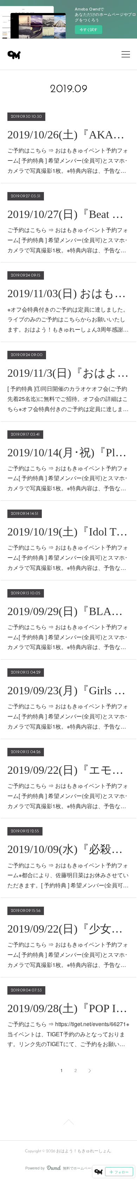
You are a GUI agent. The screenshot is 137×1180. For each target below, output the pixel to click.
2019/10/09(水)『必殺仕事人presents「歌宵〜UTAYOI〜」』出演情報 (68, 849)
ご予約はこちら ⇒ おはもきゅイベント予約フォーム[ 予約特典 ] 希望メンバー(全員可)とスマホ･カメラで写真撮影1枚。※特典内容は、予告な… (67, 160)
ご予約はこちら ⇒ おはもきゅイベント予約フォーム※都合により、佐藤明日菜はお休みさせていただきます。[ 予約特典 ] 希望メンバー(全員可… (68, 875)
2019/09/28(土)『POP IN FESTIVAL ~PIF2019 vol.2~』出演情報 (68, 1008)
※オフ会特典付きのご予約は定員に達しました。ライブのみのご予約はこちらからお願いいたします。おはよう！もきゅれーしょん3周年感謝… (68, 319)
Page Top (68, 1123)
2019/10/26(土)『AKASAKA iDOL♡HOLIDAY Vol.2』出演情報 (68, 134)
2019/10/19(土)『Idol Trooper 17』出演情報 (68, 531)
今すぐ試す (88, 29)
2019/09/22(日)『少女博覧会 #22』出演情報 (68, 928)
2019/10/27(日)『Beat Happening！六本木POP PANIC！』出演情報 (68, 214)
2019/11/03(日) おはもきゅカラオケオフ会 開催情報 (68, 293)
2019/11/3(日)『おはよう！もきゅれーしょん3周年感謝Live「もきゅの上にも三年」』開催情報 (68, 373)
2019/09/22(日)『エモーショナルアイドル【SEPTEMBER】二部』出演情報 (68, 770)
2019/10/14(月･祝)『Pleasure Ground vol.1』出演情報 (68, 452)
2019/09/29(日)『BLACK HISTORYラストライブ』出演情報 (68, 611)
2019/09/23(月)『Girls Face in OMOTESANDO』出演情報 (68, 690)
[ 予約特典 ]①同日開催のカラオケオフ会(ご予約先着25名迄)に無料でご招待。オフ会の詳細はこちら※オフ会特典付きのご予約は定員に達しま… (68, 398)
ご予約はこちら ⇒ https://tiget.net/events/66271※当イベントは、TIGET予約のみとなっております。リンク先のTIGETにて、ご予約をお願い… (68, 1034)
